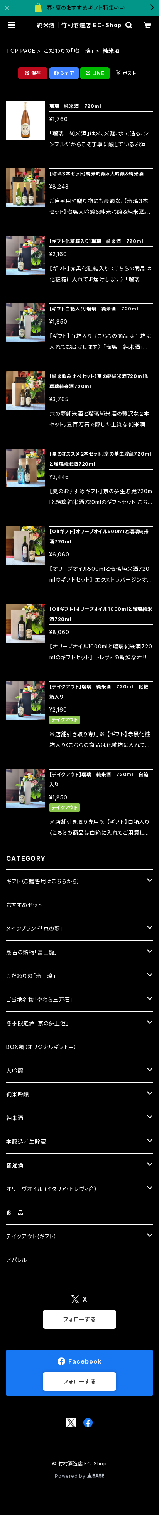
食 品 (14, 1212)
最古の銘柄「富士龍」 (32, 952)
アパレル (16, 1260)
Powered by (71, 1476)
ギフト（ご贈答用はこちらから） (43, 881)
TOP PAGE (20, 50)
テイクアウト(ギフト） (31, 1236)
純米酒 (14, 1118)
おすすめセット (24, 904)
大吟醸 (14, 1070)
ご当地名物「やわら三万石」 (39, 999)
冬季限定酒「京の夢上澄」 (37, 1023)
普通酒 (14, 1165)
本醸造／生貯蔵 (26, 1141)
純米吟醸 (17, 1094)
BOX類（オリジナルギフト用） (41, 1047)
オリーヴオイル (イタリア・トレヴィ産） (52, 1189)
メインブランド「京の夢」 (34, 928)
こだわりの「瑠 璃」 (69, 50)
